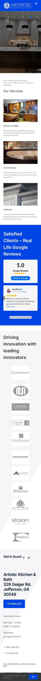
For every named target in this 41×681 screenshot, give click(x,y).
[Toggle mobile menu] (36, 3)
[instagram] (29, 558)
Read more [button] (10, 306)
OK (33, 677)
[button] (3, 298)
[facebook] (24, 558)
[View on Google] (8, 290)
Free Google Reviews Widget (21, 317)
